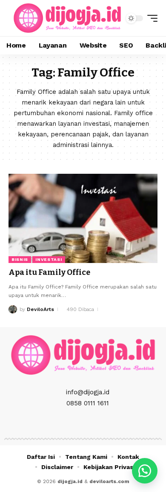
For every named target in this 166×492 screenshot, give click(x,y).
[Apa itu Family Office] (83, 218)
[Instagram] (83, 422)
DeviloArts (40, 309)
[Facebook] (64, 422)
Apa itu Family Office (49, 272)
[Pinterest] (92, 422)
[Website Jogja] (67, 18)
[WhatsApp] (101, 422)
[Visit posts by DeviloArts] (13, 309)
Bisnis (19, 259)
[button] (150, 18)
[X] (73, 422)
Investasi (48, 259)
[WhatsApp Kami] (144, 471)
